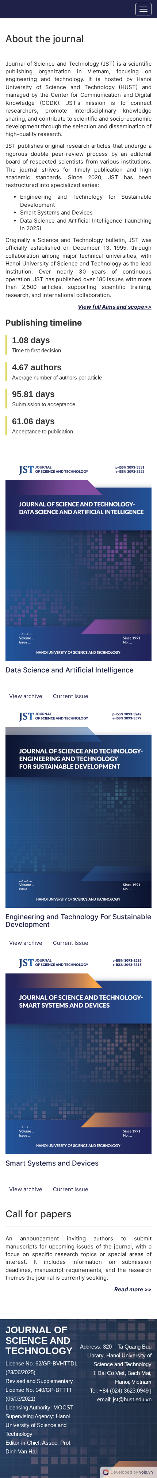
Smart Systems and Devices (52, 1163)
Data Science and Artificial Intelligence (69, 670)
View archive (26, 696)
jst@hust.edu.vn (132, 1399)
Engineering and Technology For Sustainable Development (78, 921)
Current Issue (70, 696)
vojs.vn (146, 1472)
